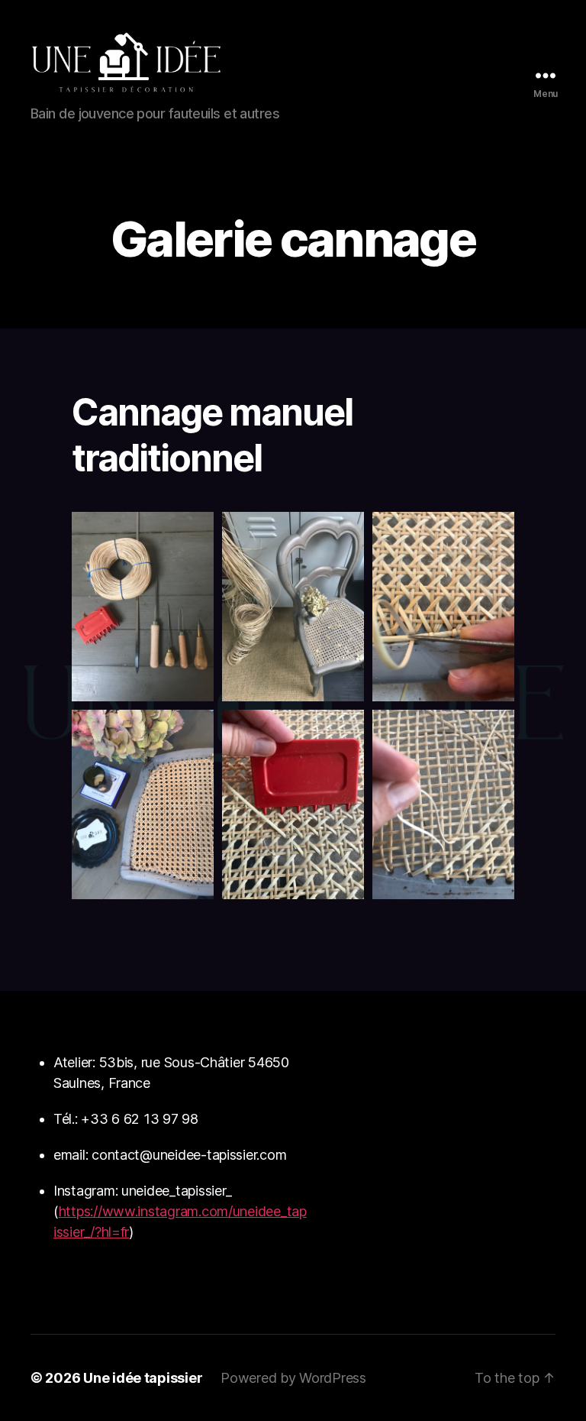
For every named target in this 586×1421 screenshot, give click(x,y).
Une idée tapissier (142, 1378)
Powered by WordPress (293, 1378)
